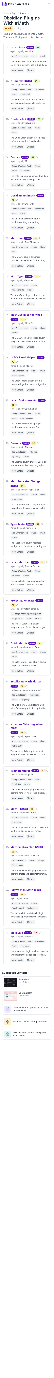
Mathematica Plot (22, 847)
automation (32, 908)
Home (6, 13)
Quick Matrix (19, 643)
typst (33, 533)
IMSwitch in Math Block (26, 890)
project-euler (17, 618)
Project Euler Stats (22, 600)
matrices (16, 575)
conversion (17, 499)
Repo (31, 70)
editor (15, 332)
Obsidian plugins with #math (21, 20)
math (42, 56)
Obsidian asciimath (23, 195)
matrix (43, 652)
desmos (33, 452)
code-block (25, 94)
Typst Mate (18, 524)
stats (29, 618)
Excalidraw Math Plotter (26, 681)
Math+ (15, 809)
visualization (17, 865)
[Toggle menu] (49, 4)
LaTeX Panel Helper (23, 357)
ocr (13, 251)
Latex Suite (18, 47)
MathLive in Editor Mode (26, 314)
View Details (17, 70)
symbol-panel (18, 375)
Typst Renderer (20, 770)
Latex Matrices (20, 562)
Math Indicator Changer (26, 481)
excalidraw (34, 695)
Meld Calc (17, 932)
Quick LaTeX (18, 119)
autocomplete (18, 290)
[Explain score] (42, 47)
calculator (39, 89)
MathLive (17, 238)
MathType (17, 276)
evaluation (25, 946)
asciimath (39, 209)
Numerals (17, 81)
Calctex (15, 157)
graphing (16, 456)
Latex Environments (24, 400)
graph (41, 860)
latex (33, 56)
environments (26, 418)
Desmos (16, 443)
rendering (16, 784)
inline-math (17, 746)
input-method (18, 908)
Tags (14, 13)
